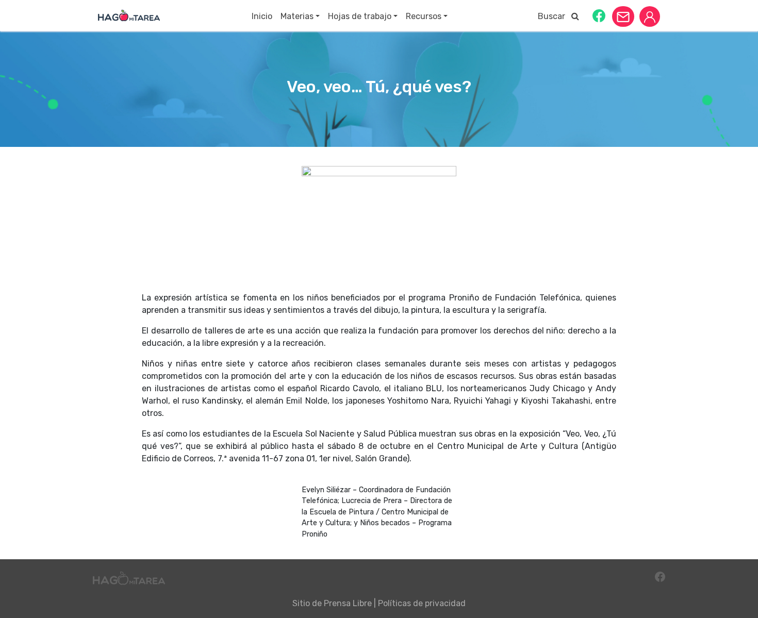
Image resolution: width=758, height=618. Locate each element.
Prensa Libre (348, 603)
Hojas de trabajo (359, 16)
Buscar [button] (554, 16)
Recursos (423, 16)
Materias (297, 16)
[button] (599, 15)
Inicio (262, 16)
